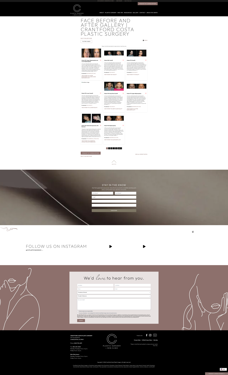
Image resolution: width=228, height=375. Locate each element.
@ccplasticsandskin (33, 250)
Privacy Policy (137, 340)
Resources (128, 12)
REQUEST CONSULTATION (216, 373)
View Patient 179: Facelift (133, 74)
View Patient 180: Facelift (110, 74)
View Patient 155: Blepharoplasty (112, 139)
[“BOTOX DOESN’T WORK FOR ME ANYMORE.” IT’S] (144, 246)
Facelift (113, 72)
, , (105, 0)
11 (116, 148)
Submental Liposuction (94, 138)
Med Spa (120, 12)
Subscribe (114, 210)
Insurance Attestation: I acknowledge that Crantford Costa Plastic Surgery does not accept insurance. (98, 313)
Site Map (155, 340)
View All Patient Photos (141, 154)
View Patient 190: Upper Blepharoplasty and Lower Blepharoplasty (89, 76)
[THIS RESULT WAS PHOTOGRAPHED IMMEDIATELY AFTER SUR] (177, 246)
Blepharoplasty (90, 73)
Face (95, 73)
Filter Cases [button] (86, 41)
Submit (81, 320)
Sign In (145, 40)
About (101, 12)
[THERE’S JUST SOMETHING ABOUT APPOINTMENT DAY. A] (110, 246)
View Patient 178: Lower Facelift (89, 107)
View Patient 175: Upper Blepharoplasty (132, 109)
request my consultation (147, 3)
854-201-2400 (77, 347)
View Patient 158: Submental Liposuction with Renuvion (88, 141)
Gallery (136, 12)
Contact (142, 12)
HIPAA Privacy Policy (147, 340)
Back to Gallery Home (86, 38)
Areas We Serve (152, 12)
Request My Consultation (90, 153)
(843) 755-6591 (119, 0)
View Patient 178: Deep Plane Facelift (113, 108)
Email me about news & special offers (86, 311)
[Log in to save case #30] (100, 60)
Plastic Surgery (111, 12)
